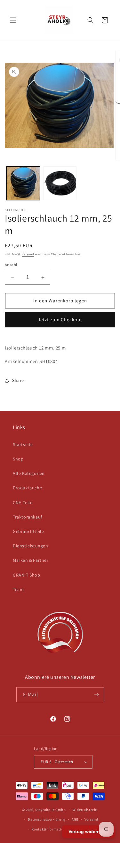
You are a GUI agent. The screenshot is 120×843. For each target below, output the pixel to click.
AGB (75, 819)
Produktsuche (27, 488)
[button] (13, 20)
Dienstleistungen (30, 546)
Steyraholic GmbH (50, 809)
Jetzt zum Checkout (60, 319)
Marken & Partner (31, 560)
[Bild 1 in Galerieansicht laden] (23, 183)
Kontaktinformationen (50, 829)
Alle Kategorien (29, 473)
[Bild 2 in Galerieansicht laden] (60, 183)
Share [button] (18, 380)
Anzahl (11, 264)
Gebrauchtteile (28, 531)
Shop (18, 459)
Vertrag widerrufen (88, 831)
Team (18, 589)
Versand (28, 254)
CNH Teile (22, 502)
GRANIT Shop (26, 575)
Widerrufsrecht (85, 809)
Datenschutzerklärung (47, 819)
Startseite (23, 444)
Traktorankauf (27, 517)
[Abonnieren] (97, 694)
